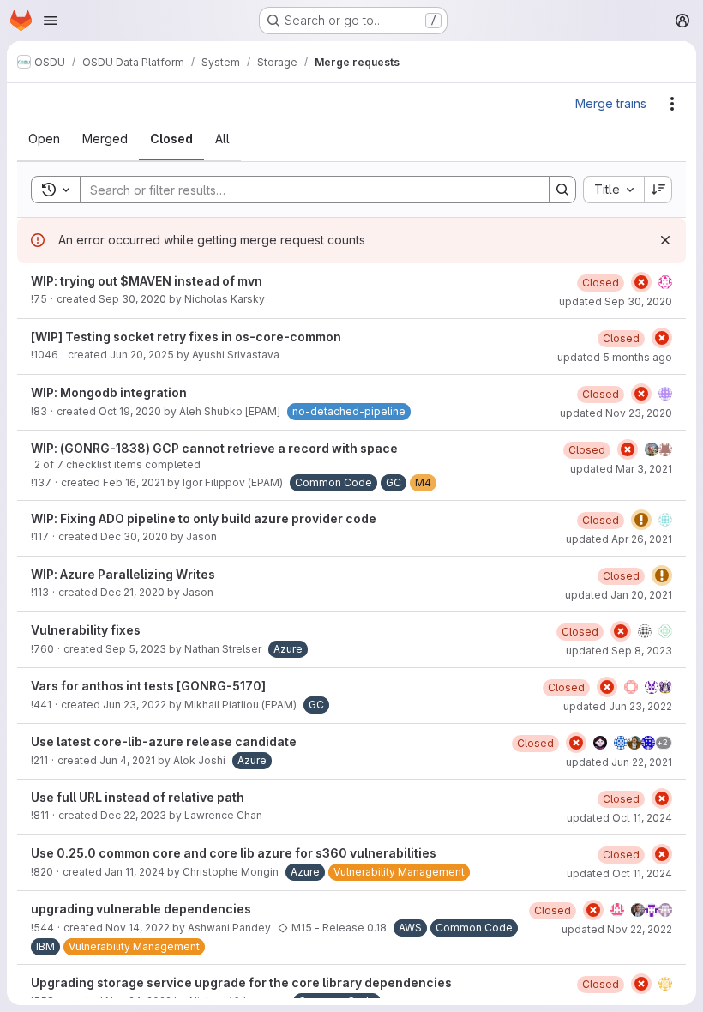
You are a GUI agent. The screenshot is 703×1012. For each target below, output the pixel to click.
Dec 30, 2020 (134, 536)
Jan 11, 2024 (135, 871)
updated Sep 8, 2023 (619, 650)
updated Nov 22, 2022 (617, 929)
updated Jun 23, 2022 (617, 706)
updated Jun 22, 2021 (619, 762)
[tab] (44, 138)
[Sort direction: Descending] (658, 189)
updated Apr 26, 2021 (619, 539)
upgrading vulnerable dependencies (141, 908)
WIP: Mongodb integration (109, 392)
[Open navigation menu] (50, 20)
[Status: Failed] (641, 282)
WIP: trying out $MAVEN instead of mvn (146, 281)
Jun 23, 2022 (134, 704)
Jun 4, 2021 (127, 760)
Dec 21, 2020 (132, 592)
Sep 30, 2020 (132, 298)
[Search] (562, 189)
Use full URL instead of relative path (137, 797)
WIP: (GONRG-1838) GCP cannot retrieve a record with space (214, 448)
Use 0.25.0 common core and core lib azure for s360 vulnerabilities (233, 853)
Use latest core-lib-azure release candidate (164, 741)
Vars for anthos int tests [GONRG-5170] (148, 685)
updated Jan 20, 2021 (618, 594)
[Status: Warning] (641, 519)
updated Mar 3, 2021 (621, 468)
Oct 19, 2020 (130, 411)
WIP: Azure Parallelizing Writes (123, 574)
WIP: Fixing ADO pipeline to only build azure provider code (203, 518)
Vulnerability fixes (86, 630)
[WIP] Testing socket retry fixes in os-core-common (186, 336)
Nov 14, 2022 (137, 927)
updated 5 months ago (614, 357)
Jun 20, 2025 (142, 354)
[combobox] (613, 189)
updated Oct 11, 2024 (619, 817)
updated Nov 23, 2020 (616, 413)
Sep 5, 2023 (135, 648)
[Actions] (672, 103)
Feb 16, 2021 (134, 482)
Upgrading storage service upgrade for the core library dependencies (241, 982)
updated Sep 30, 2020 (615, 301)
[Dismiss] (665, 240)
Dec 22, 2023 (133, 815)
